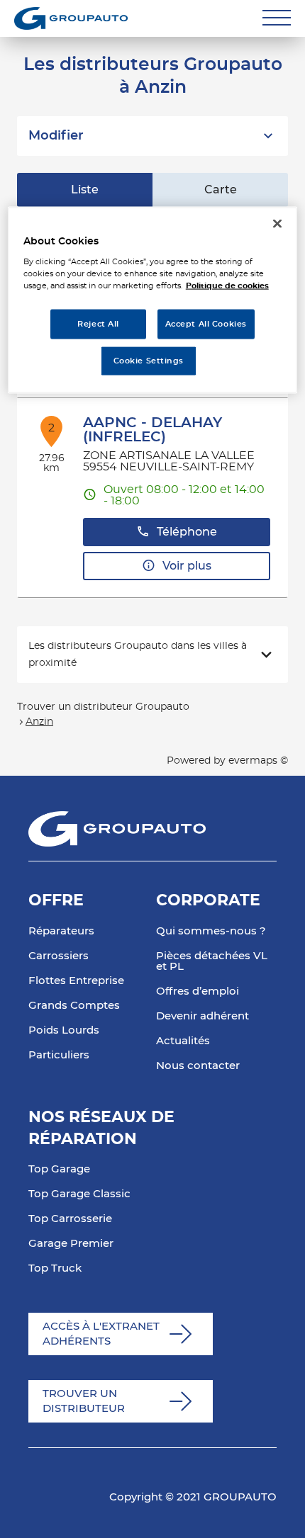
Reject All (98, 324)
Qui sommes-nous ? (211, 931)
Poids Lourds (63, 1030)
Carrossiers (58, 956)
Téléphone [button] (187, 532)
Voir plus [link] (186, 566)
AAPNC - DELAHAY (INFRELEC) (152, 430)
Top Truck (55, 1268)
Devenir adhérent (202, 1016)
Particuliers (58, 1055)
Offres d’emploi (197, 991)
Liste (85, 190)
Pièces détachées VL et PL (211, 961)
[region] (153, 300)
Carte (220, 190)
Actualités (183, 1041)
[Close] (277, 223)
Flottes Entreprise (76, 981)
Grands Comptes (74, 1005)
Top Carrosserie (70, 1219)
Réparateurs (61, 931)
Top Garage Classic (79, 1194)
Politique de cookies (227, 286)
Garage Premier (70, 1243)
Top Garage (59, 1169)
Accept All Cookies (206, 324)
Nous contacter (198, 1066)
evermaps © (258, 761)
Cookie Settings (148, 361)
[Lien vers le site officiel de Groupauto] (71, 18)
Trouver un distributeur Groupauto (103, 707)
